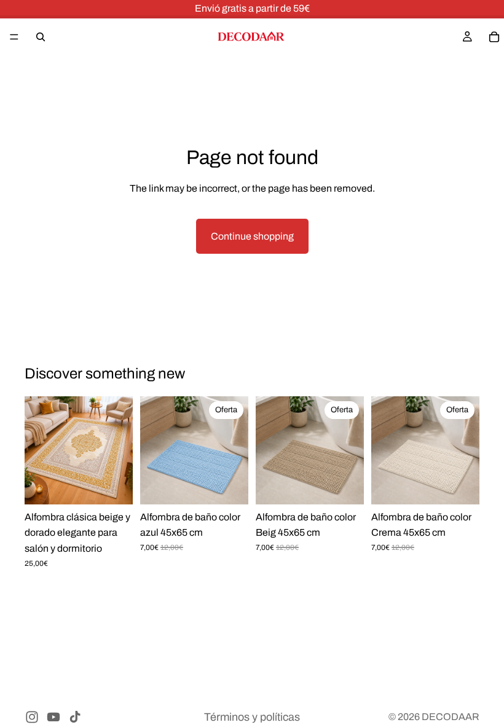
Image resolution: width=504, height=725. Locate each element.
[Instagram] (32, 717)
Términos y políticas (252, 717)
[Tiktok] (75, 717)
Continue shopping (252, 236)
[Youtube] (53, 717)
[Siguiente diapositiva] (119, 450)
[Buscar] (40, 36)
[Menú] (14, 37)
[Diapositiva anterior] (38, 450)
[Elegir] (114, 486)
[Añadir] (229, 486)
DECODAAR (450, 716)
